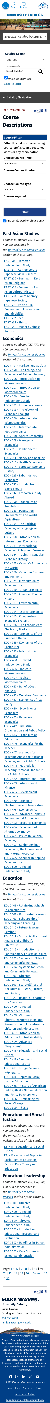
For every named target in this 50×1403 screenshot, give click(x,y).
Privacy (39, 1388)
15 (21, 1273)
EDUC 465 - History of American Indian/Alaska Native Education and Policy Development (25, 1090)
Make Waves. (20, 1300)
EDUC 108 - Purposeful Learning (25, 914)
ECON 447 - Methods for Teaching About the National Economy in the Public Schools (24, 757)
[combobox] (25, 36)
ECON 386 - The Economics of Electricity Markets (23, 627)
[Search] (40, 71)
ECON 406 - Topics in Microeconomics (17, 671)
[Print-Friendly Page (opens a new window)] (42, 110)
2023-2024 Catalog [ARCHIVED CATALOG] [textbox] (26, 36)
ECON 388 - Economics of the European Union (23, 636)
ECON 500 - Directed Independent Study (17, 869)
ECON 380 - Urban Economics (23, 589)
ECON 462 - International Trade (25, 778)
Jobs (10, 1388)
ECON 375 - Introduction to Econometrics (21, 583)
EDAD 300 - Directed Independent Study (17, 1205)
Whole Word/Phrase (20, 78)
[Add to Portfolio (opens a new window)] (35, 110)
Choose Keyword (15, 196)
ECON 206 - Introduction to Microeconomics (22, 381)
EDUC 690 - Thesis (16, 1107)
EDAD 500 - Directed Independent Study (17, 1223)
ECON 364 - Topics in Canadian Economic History (24, 557)
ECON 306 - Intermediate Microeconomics (20, 420)
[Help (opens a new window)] (45, 110)
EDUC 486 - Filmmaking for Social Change (21, 1101)
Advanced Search (12, 84)
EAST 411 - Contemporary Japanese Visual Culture (20, 272)
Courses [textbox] (12, 60)
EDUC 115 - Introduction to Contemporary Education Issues (25, 952)
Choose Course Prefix (18, 158)
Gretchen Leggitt (30, 1335)
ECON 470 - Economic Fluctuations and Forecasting (23, 803)
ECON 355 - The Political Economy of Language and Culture (21, 528)
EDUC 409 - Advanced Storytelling (18, 1044)
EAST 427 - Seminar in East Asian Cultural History (22, 289)
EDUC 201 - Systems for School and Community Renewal (24, 960)
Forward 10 (40, 1273)
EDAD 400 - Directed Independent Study (17, 1214)
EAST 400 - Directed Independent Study (17, 263)
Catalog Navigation (20, 97)
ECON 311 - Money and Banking (24, 458)
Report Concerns (23, 1388)
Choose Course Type (17, 184)
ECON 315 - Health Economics (23, 462)
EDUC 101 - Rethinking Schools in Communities (24, 908)
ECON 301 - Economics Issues (23, 405)
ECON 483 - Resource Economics (25, 822)
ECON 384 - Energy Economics (23, 611)
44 (7, 1278)
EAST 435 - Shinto (15, 322)
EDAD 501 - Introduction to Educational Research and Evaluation (21, 1234)
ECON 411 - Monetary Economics (25, 695)
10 (35, 1269)
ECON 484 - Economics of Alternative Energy (20, 829)
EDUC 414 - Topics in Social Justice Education (22, 1079)
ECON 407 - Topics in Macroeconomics (17, 680)
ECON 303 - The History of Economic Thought (21, 412)
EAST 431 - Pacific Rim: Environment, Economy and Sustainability (22, 309)
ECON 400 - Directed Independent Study (17, 662)
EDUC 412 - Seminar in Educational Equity (18, 1061)
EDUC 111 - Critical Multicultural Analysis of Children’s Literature (25, 940)
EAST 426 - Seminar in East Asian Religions (22, 281)
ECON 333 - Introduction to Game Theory (21, 486)
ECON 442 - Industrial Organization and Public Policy (25, 728)
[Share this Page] (38, 110)
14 (15, 1273)
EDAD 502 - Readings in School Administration (24, 1245)
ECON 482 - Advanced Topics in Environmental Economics (24, 816)
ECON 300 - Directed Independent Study (17, 398)
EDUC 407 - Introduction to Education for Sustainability (23, 1035)
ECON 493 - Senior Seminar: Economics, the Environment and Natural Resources (23, 849)
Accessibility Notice (25, 1394)
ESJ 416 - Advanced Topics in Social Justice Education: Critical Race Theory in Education (23, 1162)
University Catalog (25, 15)
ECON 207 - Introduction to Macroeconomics (22, 390)
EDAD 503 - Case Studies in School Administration (22, 1254)
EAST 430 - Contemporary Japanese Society (20, 298)
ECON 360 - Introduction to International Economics (22, 539)
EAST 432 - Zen (13, 318)
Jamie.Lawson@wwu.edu (16, 1322)
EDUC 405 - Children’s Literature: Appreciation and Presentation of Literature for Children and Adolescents (24, 1021)
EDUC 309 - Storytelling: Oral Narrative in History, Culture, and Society (23, 989)
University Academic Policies (26, 250)
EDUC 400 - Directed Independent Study (17, 1009)
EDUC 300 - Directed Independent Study (17, 978)
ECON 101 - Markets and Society (25, 365)
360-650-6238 (10, 1318)
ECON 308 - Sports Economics (23, 436)
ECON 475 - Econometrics (20, 809)
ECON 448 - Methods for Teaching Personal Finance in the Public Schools (23, 770)
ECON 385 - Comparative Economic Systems (20, 618)
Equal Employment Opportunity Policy (25, 1400)
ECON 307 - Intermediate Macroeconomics (20, 429)
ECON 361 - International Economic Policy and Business (24, 548)
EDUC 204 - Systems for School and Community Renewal (24, 969)
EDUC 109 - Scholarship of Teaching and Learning (21, 921)
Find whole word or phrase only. (25, 220)
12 (4, 1273)
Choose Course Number (19, 170)
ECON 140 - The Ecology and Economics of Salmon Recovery (24, 372)
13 (10, 1273)
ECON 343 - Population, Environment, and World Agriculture (20, 515)
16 (27, 1273)
